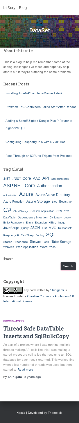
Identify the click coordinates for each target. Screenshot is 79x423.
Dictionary (56, 217)
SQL (51, 234)
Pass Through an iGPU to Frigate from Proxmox (38, 155)
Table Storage (61, 242)
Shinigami (57, 290)
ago (32, 377)
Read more (25, 369)
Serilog (40, 235)
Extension (41, 222)
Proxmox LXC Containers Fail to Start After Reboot (40, 107)
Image (61, 222)
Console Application (42, 211)
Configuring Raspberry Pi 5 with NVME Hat (35, 142)
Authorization (10, 195)
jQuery (25, 228)
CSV (66, 211)
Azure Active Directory (53, 195)
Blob (54, 201)
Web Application (27, 247)
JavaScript (11, 228)
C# (7, 209)
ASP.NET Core (19, 185)
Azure (26, 194)
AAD (36, 178)
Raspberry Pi (11, 235)
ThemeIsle (55, 412)
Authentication (49, 186)
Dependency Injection (33, 217)
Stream (35, 242)
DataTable (9, 217)
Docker (68, 217)
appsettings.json (60, 178)
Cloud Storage (21, 211)
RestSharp (27, 235)
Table (46, 242)
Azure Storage (38, 201)
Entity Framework (13, 222)
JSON (35, 228)
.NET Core (21, 178)
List (44, 228)
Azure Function (13, 201)
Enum (29, 222)
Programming (13, 321)
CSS (59, 211)
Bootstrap (65, 201)
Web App (8, 247)
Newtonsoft (65, 228)
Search (8, 258)
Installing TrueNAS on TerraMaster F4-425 (34, 93)
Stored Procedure (15, 242)
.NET (6, 178)
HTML (52, 222)
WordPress (48, 247)
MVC (52, 228)
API (45, 178)
